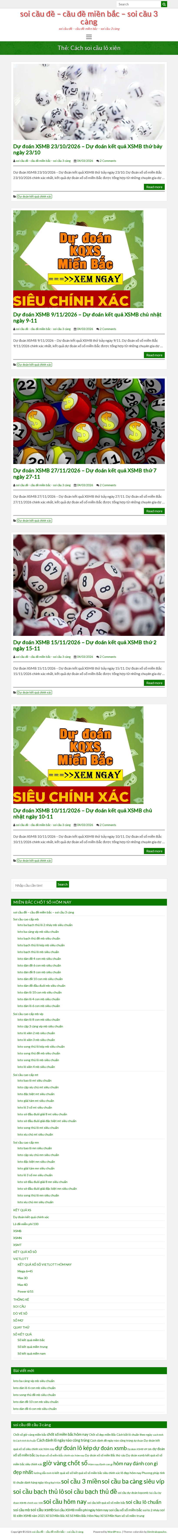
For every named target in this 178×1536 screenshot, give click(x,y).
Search (63, 884)
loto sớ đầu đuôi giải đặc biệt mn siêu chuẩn (47, 1188)
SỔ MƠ (18, 1320)
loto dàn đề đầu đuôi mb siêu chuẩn (41, 985)
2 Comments (108, 160)
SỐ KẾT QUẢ (22, 1334)
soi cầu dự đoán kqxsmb (133, 1492)
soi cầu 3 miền (81, 1481)
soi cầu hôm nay (65, 1501)
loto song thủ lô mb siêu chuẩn (38, 1060)
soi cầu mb (21, 1510)
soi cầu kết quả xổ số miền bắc (106, 1502)
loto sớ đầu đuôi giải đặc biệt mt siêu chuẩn (47, 1121)
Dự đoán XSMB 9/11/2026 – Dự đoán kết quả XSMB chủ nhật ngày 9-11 (87, 317)
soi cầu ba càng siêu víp (133, 1481)
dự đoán (138, 1440)
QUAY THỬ (21, 1327)
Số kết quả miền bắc (31, 1340)
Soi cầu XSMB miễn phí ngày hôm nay (81, 1510)
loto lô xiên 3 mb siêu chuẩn (36, 1040)
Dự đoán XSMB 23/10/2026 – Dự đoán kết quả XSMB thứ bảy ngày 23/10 (87, 149)
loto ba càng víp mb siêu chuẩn (38, 931)
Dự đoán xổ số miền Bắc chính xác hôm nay (60, 1455)
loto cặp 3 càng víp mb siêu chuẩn (40, 1026)
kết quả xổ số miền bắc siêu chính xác (97, 1473)
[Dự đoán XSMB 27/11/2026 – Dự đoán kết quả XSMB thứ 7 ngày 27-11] (89, 421)
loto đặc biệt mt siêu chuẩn (36, 1094)
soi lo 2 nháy (151, 1510)
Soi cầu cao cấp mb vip (28, 1014)
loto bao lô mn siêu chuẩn (35, 1148)
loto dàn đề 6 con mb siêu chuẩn (39, 965)
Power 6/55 (25, 1291)
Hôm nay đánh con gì (100, 1464)
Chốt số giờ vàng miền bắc (29, 1434)
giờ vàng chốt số (65, 1463)
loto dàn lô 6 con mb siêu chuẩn (39, 1006)
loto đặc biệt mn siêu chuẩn (36, 1161)
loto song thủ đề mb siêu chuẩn (39, 1053)
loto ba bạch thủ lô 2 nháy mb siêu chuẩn (45, 925)
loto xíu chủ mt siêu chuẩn (35, 1134)
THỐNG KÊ (21, 1299)
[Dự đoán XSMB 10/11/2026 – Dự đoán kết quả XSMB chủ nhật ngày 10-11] (78, 754)
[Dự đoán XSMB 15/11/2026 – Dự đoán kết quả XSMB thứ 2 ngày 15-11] (89, 585)
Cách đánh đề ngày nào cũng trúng (111, 1440)
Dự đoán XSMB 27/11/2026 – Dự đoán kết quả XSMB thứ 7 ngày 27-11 (85, 473)
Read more (154, 187)
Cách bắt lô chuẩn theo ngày (134, 1434)
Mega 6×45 (25, 1271)
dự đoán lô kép (73, 1447)
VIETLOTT (20, 1259)
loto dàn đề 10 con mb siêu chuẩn (40, 979)
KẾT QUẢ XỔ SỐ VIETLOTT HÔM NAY (45, 1264)
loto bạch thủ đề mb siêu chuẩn (39, 938)
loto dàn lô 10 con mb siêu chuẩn (40, 992)
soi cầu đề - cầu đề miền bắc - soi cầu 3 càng (43, 160)
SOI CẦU (19, 1306)
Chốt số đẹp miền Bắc (102, 1434)
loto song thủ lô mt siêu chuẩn (38, 1127)
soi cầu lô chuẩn (143, 1502)
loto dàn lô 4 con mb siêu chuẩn (39, 999)
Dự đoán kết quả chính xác (34, 196)
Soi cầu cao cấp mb (26, 919)
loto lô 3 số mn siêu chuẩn (35, 1175)
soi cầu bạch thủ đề (91, 1491)
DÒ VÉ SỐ (20, 1313)
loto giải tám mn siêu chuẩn (36, 1168)
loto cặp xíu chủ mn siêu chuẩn (38, 1155)
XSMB (17, 1231)
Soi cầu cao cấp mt (25, 1075)
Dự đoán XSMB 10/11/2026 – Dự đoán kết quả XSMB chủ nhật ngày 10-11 (82, 813)
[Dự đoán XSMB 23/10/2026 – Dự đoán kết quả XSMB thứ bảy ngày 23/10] (89, 101)
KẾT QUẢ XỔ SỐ (25, 1252)
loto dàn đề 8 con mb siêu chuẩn (39, 972)
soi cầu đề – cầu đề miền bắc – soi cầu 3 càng (89, 17)
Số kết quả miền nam (32, 1353)
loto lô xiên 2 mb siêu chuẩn (36, 1033)
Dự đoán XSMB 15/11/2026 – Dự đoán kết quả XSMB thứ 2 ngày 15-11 (85, 645)
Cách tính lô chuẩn (26, 1440)
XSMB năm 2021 (34, 1516)
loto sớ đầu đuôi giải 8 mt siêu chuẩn (42, 1114)
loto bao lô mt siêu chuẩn (34, 1080)
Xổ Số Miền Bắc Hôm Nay (83, 1516)
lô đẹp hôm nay (131, 1473)
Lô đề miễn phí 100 (25, 1224)
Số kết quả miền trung (33, 1346)
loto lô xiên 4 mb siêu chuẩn (36, 1067)
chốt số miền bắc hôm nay (67, 1434)
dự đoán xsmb (110, 1448)
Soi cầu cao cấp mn (26, 1142)
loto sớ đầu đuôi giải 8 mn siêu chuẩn (43, 1182)
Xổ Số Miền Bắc (55, 1516)
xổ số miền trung (133, 1516)
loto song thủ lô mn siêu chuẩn (38, 1195)
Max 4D (23, 1284)
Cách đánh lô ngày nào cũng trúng (63, 1440)
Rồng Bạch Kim (52, 1482)
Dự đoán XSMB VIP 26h (139, 1449)
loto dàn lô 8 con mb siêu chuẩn (39, 1019)
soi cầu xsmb (42, 1509)
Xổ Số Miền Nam (110, 1516)
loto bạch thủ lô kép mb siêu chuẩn (41, 945)
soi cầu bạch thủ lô (38, 1491)
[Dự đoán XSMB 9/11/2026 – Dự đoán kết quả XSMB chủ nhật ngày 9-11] (78, 258)
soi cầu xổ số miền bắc (125, 1510)
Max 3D (23, 1278)
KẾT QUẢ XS (22, 1210)
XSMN (17, 1238)
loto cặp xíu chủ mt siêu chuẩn (38, 1087)
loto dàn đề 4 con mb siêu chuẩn (39, 958)
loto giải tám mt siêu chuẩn (36, 1100)
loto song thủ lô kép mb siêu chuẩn (41, 1046)
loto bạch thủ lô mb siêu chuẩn (38, 952)
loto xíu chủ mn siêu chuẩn (35, 1202)
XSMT (17, 1245)
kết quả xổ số (64, 1473)
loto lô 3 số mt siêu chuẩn (35, 1107)
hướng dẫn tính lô (44, 1473)
